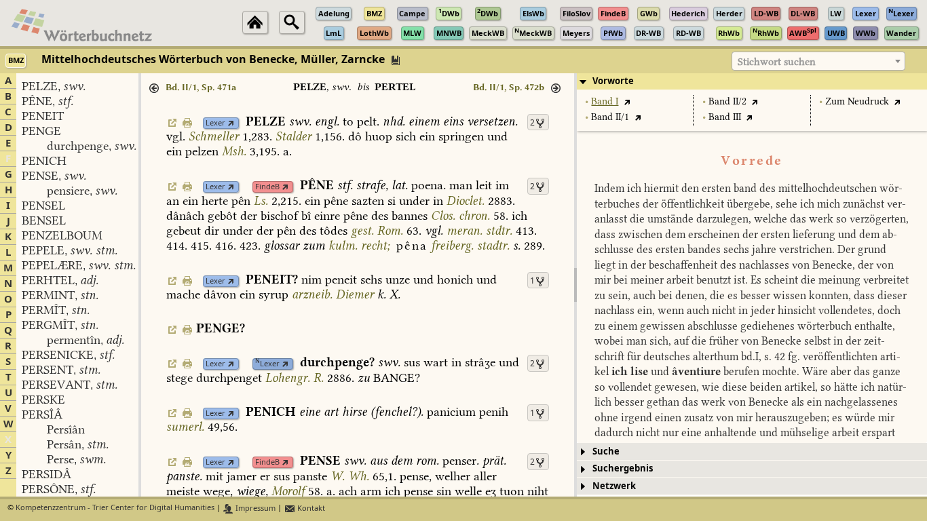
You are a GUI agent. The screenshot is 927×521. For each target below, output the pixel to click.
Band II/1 (610, 117)
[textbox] (818, 61)
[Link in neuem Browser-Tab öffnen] (231, 123)
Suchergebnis (622, 468)
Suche (606, 451)
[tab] (752, 81)
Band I (604, 101)
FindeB (267, 187)
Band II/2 (727, 101)
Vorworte (613, 81)
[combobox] (818, 61)
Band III (724, 117)
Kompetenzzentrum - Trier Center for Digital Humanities (115, 508)
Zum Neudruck (857, 101)
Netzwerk (614, 486)
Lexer (215, 123)
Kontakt (310, 508)
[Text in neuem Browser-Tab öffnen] (626, 101)
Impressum (254, 508)
